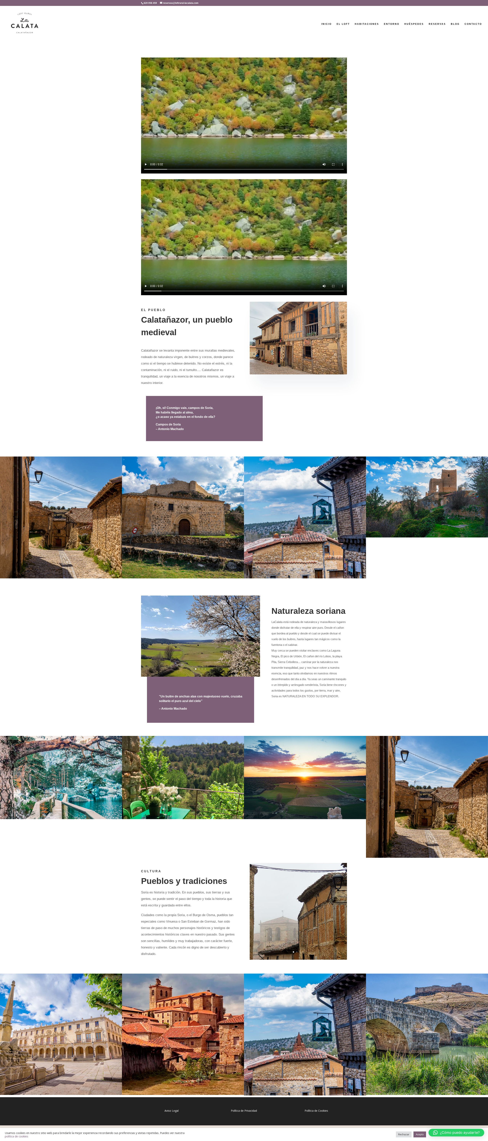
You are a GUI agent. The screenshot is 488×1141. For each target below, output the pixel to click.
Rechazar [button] (403, 1134)
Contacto (473, 24)
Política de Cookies (316, 1110)
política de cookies (16, 1136)
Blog (455, 24)
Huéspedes (414, 24)
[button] (456, 1132)
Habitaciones (367, 24)
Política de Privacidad (244, 1110)
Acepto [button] (420, 1134)
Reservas (437, 24)
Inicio (326, 24)
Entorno (391, 24)
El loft (343, 24)
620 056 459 (150, 3)
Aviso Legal (172, 1110)
